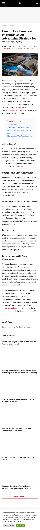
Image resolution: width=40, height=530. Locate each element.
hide (18, 121)
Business (7, 49)
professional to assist (12, 308)
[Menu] (3, 3)
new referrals (17, 166)
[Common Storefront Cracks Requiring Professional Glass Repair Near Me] (20, 473)
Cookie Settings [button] (9, 525)
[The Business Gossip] (20, 3)
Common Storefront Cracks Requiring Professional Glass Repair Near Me (18, 487)
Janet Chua (7, 46)
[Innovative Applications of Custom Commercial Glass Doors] (20, 416)
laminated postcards (13, 110)
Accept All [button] (20, 525)
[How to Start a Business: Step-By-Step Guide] (20, 444)
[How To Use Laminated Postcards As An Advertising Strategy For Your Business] (20, 64)
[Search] (37, 3)
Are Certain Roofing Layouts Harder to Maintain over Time (18, 400)
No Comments (18, 49)
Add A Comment (20, 496)
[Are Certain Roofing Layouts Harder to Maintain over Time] (20, 387)
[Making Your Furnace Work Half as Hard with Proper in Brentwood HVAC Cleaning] (20, 358)
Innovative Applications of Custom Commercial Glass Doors (16, 429)
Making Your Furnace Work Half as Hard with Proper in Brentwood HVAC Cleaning (19, 372)
